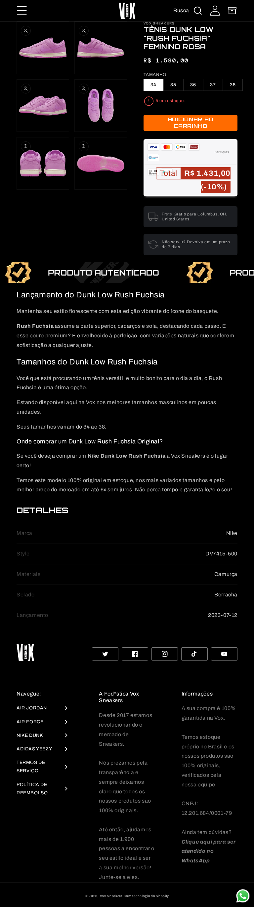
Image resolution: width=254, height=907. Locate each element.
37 (213, 84)
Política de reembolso (32, 788)
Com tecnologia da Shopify (146, 896)
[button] (22, 10)
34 (153, 84)
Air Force (30, 721)
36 (193, 84)
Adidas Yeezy (34, 748)
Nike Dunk (30, 735)
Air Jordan (32, 707)
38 (233, 84)
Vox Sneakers (111, 896)
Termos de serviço (31, 766)
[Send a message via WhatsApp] (243, 896)
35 (173, 84)
